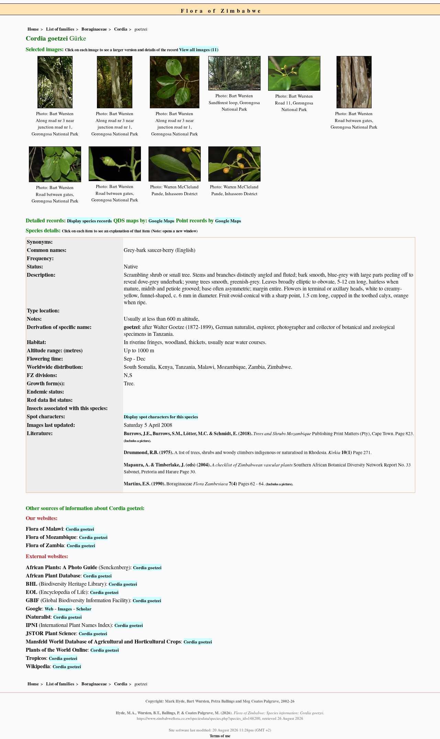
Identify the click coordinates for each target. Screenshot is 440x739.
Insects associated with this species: (67, 408)
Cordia (120, 29)
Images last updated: (51, 425)
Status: (35, 266)
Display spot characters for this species (161, 416)
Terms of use (220, 736)
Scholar (83, 608)
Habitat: (36, 342)
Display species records (89, 220)
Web (49, 608)
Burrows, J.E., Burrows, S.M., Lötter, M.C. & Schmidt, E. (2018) (187, 433)
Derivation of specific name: (59, 327)
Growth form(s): (46, 383)
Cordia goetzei (80, 529)
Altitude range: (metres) (54, 350)
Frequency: (40, 258)
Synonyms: (40, 241)
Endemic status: (45, 391)
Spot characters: (46, 416)
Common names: (46, 250)
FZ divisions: (42, 375)
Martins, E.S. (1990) (144, 483)
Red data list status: (50, 400)
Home (33, 29)
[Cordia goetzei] (55, 81)
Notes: (34, 318)
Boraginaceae (94, 29)
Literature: (40, 433)
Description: (41, 274)
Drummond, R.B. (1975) (148, 452)
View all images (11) (198, 49)
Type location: (43, 310)
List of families (60, 29)
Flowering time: (45, 358)
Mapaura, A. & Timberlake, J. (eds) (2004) (167, 464)
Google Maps (161, 220)
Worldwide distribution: (55, 367)
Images (65, 608)
